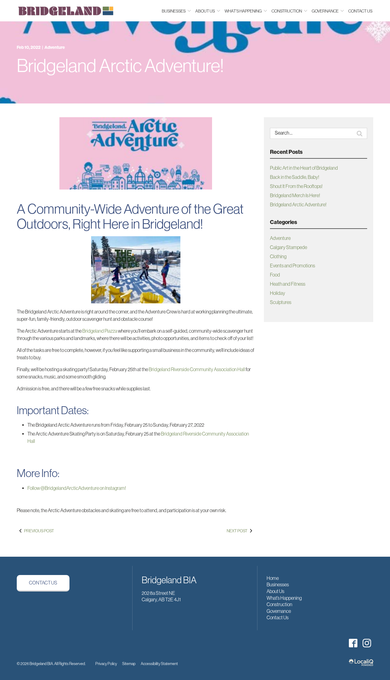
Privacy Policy (106, 663)
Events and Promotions (292, 265)
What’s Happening (284, 598)
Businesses (278, 584)
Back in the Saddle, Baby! (294, 177)
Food (275, 274)
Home (273, 578)
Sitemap (129, 663)
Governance (279, 611)
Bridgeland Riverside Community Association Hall (197, 369)
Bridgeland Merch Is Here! (295, 195)
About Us (275, 591)
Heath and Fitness (287, 284)
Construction (279, 604)
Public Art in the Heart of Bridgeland (304, 168)
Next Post (237, 530)
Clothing (278, 256)
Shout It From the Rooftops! (296, 186)
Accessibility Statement (159, 663)
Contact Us (360, 11)
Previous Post (39, 530)
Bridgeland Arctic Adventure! (120, 66)
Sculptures (280, 302)
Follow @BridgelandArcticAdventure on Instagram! (76, 488)
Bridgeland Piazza (99, 331)
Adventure (54, 47)
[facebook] (353, 642)
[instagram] (366, 642)
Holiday (277, 293)
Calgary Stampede (288, 247)
